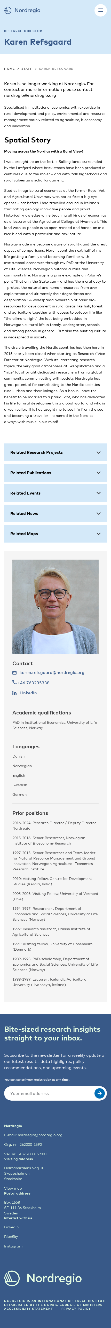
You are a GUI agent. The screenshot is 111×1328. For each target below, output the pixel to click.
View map (13, 1188)
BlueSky (11, 1236)
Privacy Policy (76, 1308)
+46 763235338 (33, 682)
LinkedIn (11, 1227)
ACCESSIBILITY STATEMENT (28, 1308)
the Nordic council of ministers (69, 1304)
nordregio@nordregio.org (40, 1135)
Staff (27, 68)
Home (9, 68)
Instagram (13, 1246)
